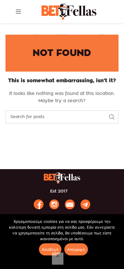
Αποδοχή (50, 249)
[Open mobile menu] (18, 11)
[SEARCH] (112, 117)
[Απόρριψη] (57, 259)
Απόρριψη (76, 249)
